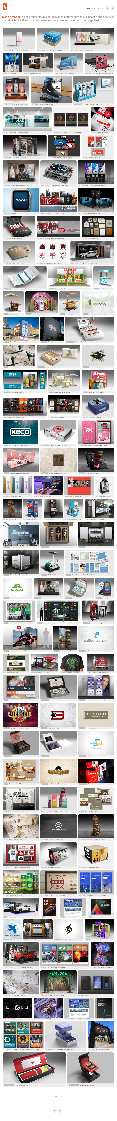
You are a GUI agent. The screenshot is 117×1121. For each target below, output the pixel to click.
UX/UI (94, 8)
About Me (101, 8)
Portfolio (86, 8)
